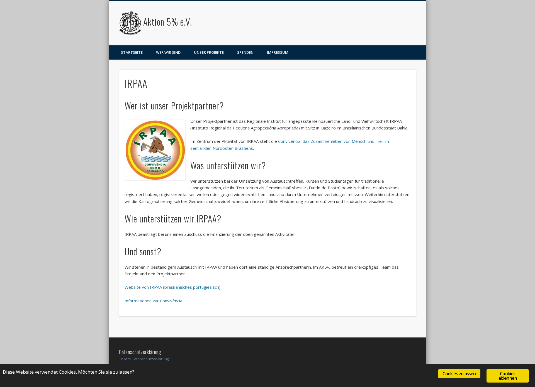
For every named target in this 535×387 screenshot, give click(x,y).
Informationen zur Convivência (153, 300)
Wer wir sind (168, 52)
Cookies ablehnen (507, 376)
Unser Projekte (209, 52)
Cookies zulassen (459, 374)
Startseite (132, 52)
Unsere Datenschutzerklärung (144, 358)
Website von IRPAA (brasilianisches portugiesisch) (172, 287)
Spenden (245, 52)
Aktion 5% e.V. (167, 21)
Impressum (277, 52)
